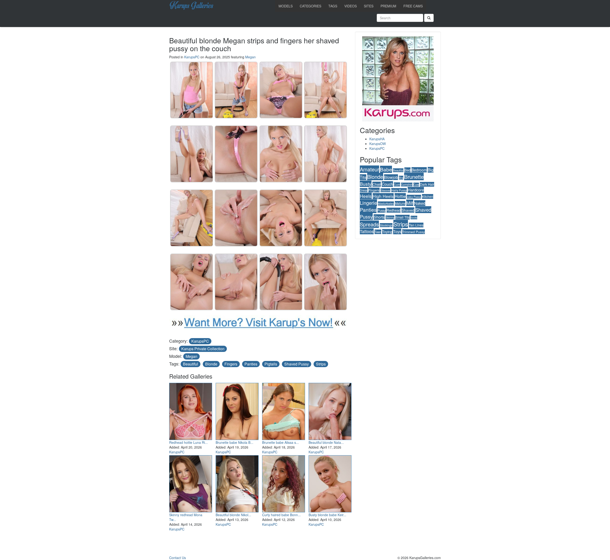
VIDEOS (350, 6)
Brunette (414, 176)
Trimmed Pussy (413, 231)
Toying (387, 231)
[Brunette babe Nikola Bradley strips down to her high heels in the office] (237, 410)
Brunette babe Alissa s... (280, 442)
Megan (250, 57)
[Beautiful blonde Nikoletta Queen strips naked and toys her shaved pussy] (237, 482)
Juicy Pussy (414, 197)
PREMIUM (388, 6)
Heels (366, 196)
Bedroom (419, 169)
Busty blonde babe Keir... (327, 514)
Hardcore (416, 190)
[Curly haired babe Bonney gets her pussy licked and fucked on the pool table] (283, 482)
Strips (321, 364)
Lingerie (368, 202)
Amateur (369, 169)
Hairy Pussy (399, 190)
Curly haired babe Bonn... (281, 514)
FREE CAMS (413, 6)
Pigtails (270, 364)
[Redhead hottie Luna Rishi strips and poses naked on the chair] (190, 410)
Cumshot (406, 184)
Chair (376, 184)
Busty (365, 183)
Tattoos (367, 231)
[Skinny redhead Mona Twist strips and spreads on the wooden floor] (190, 482)
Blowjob (391, 177)
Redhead (393, 210)
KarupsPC (191, 57)
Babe (386, 169)
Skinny (390, 217)
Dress (363, 190)
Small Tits (402, 217)
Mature (400, 203)
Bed (407, 169)
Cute (416, 184)
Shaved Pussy (296, 364)
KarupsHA (377, 138)
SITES (368, 6)
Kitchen (427, 196)
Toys (397, 231)
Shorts (379, 217)
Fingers (230, 364)
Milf (409, 203)
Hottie (400, 196)
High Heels (383, 196)
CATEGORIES (310, 6)
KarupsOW (377, 143)
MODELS (286, 6)
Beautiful (190, 364)
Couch (387, 184)
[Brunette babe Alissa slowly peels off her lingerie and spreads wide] (283, 410)
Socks (414, 217)
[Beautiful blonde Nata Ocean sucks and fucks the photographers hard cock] (330, 410)
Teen (378, 232)
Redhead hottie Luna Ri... (188, 442)
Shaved (408, 210)
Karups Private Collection (202, 348)
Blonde (211, 364)
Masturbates (386, 203)
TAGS (332, 6)
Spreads (369, 224)
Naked (419, 203)
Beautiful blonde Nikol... (233, 514)
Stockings (386, 225)
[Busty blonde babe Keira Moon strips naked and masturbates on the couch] (330, 482)
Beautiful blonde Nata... (326, 442)
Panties (250, 364)
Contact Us (177, 557)
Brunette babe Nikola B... (234, 442)
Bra (401, 178)
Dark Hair (427, 184)
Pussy (381, 210)
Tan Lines (416, 225)
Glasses (385, 190)
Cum (397, 184)
